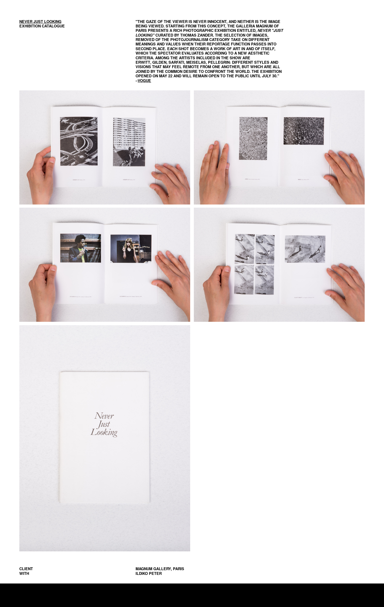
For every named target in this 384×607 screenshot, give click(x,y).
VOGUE (144, 80)
